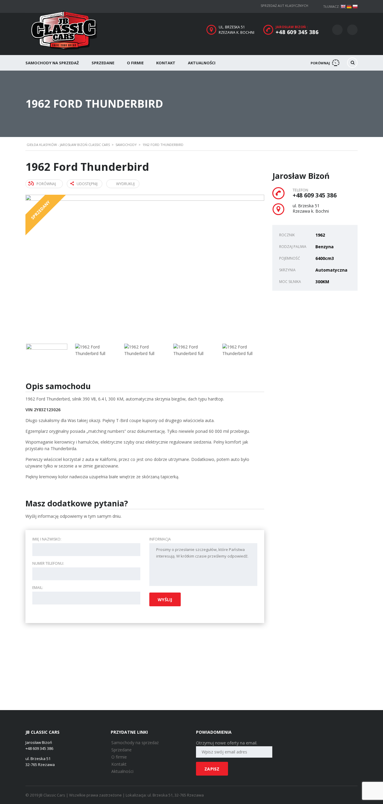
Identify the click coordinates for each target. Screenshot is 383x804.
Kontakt (165, 63)
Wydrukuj (125, 183)
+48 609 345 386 (297, 32)
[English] (343, 6)
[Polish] (355, 6)
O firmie (135, 63)
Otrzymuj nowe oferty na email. (226, 743)
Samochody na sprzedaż (52, 63)
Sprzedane (103, 63)
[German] (349, 6)
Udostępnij (87, 183)
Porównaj (46, 183)
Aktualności (201, 63)
